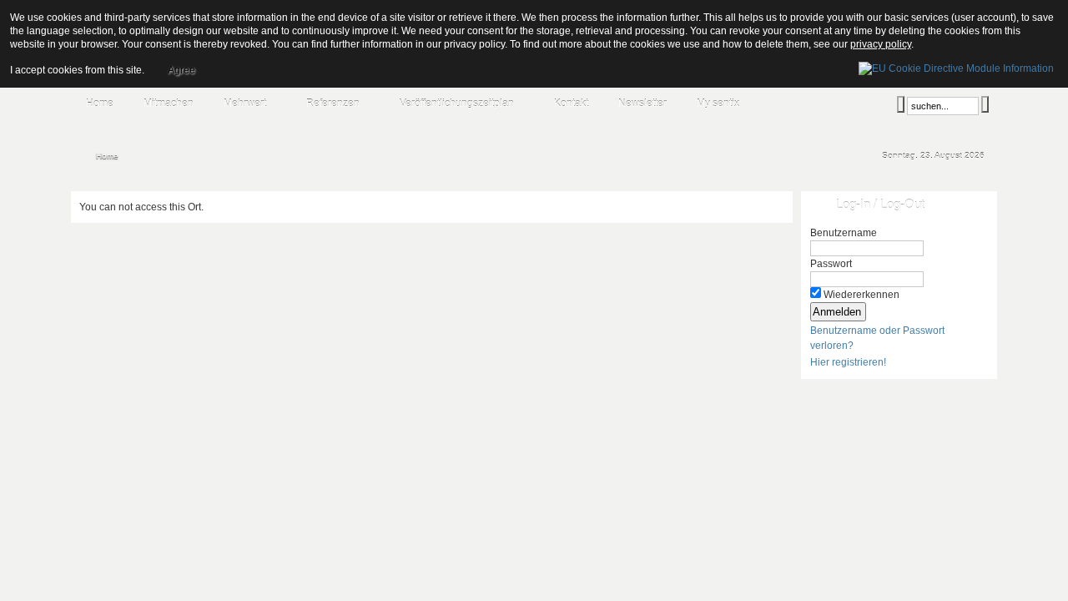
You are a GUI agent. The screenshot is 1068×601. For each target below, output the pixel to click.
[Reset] (985, 104)
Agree (181, 70)
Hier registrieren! (848, 362)
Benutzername (843, 233)
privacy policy (880, 44)
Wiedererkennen (861, 294)
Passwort (831, 264)
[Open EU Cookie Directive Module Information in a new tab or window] (956, 66)
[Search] (900, 104)
